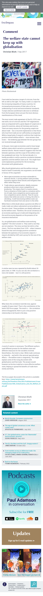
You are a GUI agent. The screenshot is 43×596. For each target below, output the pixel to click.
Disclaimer (20, 583)
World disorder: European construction (19, 418)
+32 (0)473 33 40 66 (16, 588)
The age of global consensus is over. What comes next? (20, 426)
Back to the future (11, 462)
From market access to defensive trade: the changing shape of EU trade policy (20, 452)
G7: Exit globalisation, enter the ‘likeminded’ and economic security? (20, 435)
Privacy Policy (12, 585)
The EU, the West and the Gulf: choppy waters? (21, 443)
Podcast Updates (19, 587)
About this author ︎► (24, 404)
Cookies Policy (21, 585)
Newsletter (11, 587)
